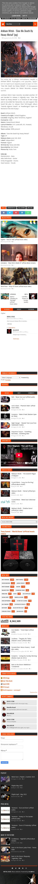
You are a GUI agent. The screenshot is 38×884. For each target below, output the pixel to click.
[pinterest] (23, 868)
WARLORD (4, 593)
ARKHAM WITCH (11, 207)
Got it (24, 16)
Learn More (16, 16)
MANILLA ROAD (19, 597)
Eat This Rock (7, 681)
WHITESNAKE (5, 586)
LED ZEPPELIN (27, 593)
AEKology (6, 678)
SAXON (18, 586)
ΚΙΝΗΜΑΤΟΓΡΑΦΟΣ (20, 604)
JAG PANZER (5, 604)
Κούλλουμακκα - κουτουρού (11, 690)
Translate (8, 380)
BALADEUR (16, 330)
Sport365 (6, 684)
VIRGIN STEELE (6, 611)
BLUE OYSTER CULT (18, 608)
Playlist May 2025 (16, 785)
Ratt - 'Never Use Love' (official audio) (23, 397)
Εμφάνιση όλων (33, 692)
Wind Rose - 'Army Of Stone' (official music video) (16, 286)
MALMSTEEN (5, 590)
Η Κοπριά (6, 687)
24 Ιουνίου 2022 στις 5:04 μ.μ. (21, 332)
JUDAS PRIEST (21, 583)
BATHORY (4, 608)
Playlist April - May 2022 (19, 794)
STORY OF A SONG (22, 601)
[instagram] (26, 868)
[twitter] (16, 868)
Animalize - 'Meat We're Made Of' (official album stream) (18, 263)
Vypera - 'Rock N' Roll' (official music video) (14, 239)
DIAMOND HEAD (20, 590)
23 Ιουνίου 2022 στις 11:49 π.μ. (15, 318)
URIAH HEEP (5, 597)
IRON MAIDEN (6, 583)
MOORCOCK (20, 611)
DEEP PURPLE (19, 579)
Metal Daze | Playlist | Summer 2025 (23, 777)
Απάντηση (9, 323)
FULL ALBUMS (21, 207)
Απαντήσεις (11, 327)
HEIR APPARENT (6, 601)
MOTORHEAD (5, 579)
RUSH (15, 593)
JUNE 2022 (30, 207)
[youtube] (19, 868)
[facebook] (12, 868)
